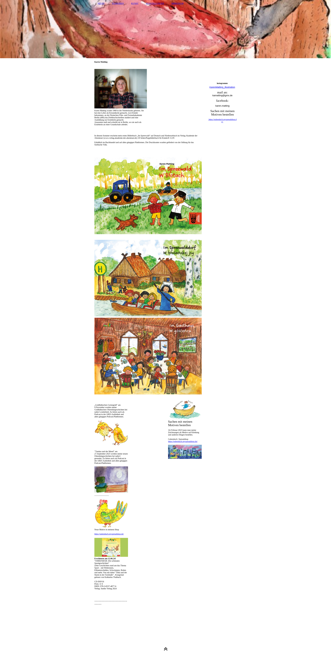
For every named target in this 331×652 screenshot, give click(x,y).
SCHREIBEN (118, 3)
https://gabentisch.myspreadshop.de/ (109, 534)
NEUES (101, 3)
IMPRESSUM (177, 3)
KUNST (134, 3)
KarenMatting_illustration (222, 87)
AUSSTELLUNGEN (155, 3)
